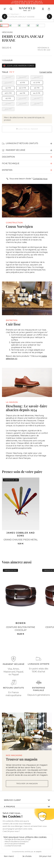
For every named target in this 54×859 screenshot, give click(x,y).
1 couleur (7, 60)
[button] (4, 16)
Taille (5, 72)
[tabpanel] (27, 20)
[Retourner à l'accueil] (27, 9)
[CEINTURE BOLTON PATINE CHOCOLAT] (20, 594)
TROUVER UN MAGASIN (27, 784)
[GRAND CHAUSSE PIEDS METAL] (20, 504)
